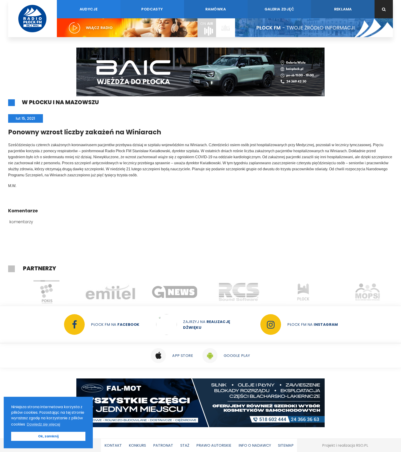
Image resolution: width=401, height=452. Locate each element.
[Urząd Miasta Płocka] (297, 291)
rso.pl (362, 445)
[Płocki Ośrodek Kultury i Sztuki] (40, 291)
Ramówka (215, 9)
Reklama (343, 9)
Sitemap (286, 445)
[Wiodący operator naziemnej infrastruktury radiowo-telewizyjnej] (104, 291)
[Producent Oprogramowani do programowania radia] (233, 291)
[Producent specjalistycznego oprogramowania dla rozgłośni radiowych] (169, 291)
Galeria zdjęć (279, 9)
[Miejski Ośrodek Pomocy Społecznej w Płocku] (362, 291)
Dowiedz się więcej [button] (43, 424)
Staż (184, 445)
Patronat (163, 445)
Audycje (89, 9)
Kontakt (113, 445)
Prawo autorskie (213, 445)
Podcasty (152, 9)
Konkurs (137, 445)
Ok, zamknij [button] (48, 436)
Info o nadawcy (255, 445)
